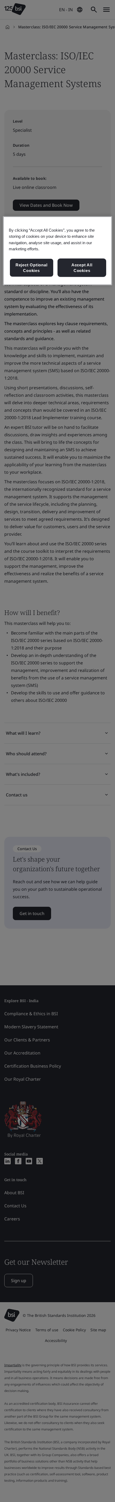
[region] (57, 250)
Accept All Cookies (82, 267)
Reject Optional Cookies (32, 267)
